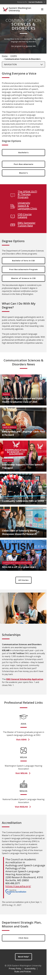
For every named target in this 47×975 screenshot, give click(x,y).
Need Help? (23, 956)
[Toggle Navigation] (42, 9)
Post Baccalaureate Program (23, 269)
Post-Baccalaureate (23, 164)
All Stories (23, 580)
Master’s (23, 173)
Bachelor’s (23, 152)
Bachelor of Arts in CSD (23, 260)
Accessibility (30, 968)
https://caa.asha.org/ (18, 886)
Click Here (23, 938)
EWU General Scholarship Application (24, 679)
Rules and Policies (22, 971)
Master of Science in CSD (23, 278)
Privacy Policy (15, 968)
